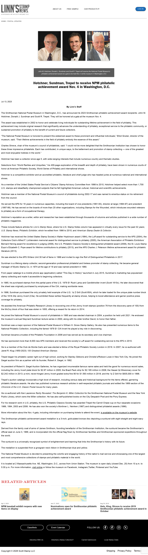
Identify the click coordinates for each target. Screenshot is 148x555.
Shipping (111, 551)
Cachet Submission (89, 540)
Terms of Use (140, 551)
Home (3, 21)
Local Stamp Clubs (111, 540)
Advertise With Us (36, 540)
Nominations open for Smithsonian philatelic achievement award (74, 507)
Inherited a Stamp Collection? (62, 540)
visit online (37, 467)
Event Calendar (58, 527)
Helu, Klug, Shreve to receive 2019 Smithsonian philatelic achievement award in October (123, 508)
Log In (140, 9)
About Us (57, 9)
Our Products (91, 9)
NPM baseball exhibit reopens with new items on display (21, 507)
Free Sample (73, 9)
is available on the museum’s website (119, 412)
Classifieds (32, 527)
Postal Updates (14, 21)
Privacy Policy (124, 551)
